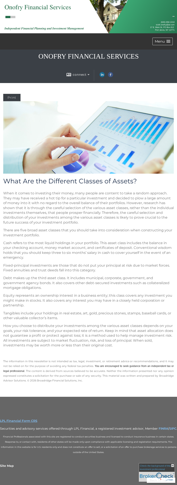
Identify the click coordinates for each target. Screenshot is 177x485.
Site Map (7, 466)
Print (12, 97)
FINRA (163, 429)
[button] (162, 41)
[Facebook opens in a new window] (110, 76)
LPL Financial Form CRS (18, 421)
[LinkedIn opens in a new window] (102, 76)
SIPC (172, 429)
